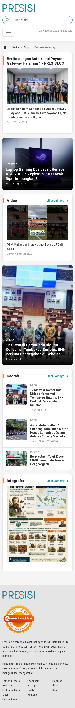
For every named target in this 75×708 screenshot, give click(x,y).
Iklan (55, 685)
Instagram (33, 685)
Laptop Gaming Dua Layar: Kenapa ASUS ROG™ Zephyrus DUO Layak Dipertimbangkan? (35, 174)
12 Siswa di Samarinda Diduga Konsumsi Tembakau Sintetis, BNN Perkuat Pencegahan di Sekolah (36, 349)
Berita (15, 47)
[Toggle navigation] (8, 32)
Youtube (32, 694)
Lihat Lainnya (58, 200)
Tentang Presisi (11, 681)
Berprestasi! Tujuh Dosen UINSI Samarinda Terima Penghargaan (47, 460)
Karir (55, 690)
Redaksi (7, 685)
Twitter (31, 690)
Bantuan (57, 681)
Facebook (33, 681)
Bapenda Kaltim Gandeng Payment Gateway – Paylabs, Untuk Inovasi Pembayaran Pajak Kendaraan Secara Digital (36, 113)
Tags (27, 47)
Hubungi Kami (10, 699)
